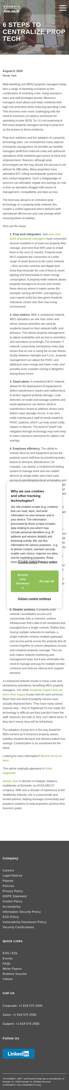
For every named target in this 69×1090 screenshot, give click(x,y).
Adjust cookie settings (34, 598)
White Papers (12, 968)
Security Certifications (18, 927)
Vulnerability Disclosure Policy (24, 922)
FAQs (6, 963)
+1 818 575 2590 (27, 1023)
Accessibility (12, 906)
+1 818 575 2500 (30, 1005)
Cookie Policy (12, 901)
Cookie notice (28, 561)
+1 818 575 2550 (24, 1014)
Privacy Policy (13, 891)
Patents (8, 880)
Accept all (46, 581)
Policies (8, 885)
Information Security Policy (22, 911)
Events (7, 958)
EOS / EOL (10, 953)
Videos (8, 979)
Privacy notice (47, 561)
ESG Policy (11, 916)
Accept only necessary (22, 581)
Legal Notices (12, 875)
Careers (8, 870)
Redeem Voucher (15, 973)
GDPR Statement (15, 896)
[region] (34, 545)
